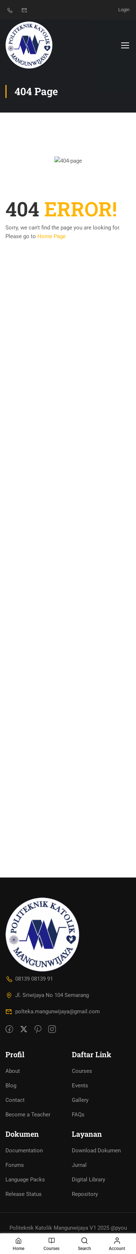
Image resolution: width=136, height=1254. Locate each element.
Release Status (23, 1194)
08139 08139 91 (34, 979)
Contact (15, 1100)
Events (80, 1085)
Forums (14, 1165)
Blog (10, 1085)
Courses (82, 1071)
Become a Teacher (27, 1114)
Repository (85, 1194)
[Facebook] (9, 1029)
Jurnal (79, 1165)
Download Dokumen (96, 1150)
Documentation (24, 1150)
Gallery (80, 1100)
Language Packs (25, 1179)
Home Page (51, 236)
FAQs (78, 1114)
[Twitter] (24, 1029)
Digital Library (88, 1179)
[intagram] (52, 1029)
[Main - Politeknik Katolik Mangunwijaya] (29, 45)
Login (123, 9)
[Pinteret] (37, 1029)
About (12, 1071)
